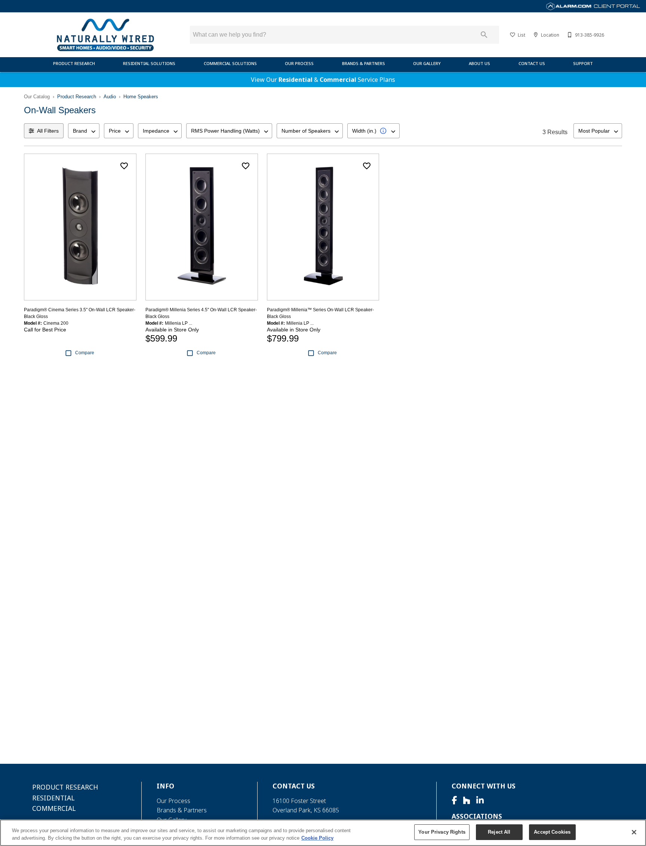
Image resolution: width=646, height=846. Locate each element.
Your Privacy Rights (441, 832)
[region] (323, 832)
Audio (110, 96)
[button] (512, 34)
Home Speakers (140, 96)
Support (583, 63)
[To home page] (105, 35)
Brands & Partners (363, 63)
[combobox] (83, 130)
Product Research (74, 63)
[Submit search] (484, 34)
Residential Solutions (149, 63)
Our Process (299, 63)
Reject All (499, 832)
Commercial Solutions (230, 63)
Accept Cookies (552, 832)
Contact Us (532, 63)
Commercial (338, 79)
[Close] (634, 832)
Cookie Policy (317, 838)
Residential (296, 79)
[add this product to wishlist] (124, 166)
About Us (479, 63)
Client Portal (616, 6)
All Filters (48, 131)
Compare (84, 352)
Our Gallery (427, 63)
